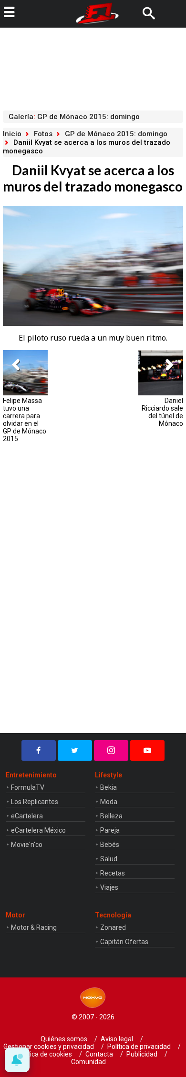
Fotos (43, 134)
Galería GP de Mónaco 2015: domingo (74, 116)
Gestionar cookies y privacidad (48, 1046)
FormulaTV (27, 787)
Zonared (113, 927)
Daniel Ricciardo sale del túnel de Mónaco (162, 412)
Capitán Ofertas (124, 942)
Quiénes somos (64, 1039)
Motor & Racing (34, 927)
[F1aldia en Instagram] (111, 750)
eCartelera (27, 816)
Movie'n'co (26, 844)
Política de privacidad (139, 1046)
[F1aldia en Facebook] (38, 750)
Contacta (99, 1054)
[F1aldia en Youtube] (147, 750)
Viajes (109, 887)
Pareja (110, 830)
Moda (108, 801)
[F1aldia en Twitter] (75, 750)
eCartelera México (38, 830)
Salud (108, 859)
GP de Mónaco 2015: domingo (116, 134)
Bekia (108, 787)
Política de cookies (44, 1054)
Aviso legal (117, 1039)
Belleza (111, 816)
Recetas (112, 873)
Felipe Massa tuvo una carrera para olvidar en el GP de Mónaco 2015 (24, 420)
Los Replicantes (34, 801)
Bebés (109, 844)
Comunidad (88, 1062)
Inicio (12, 134)
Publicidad (141, 1054)
